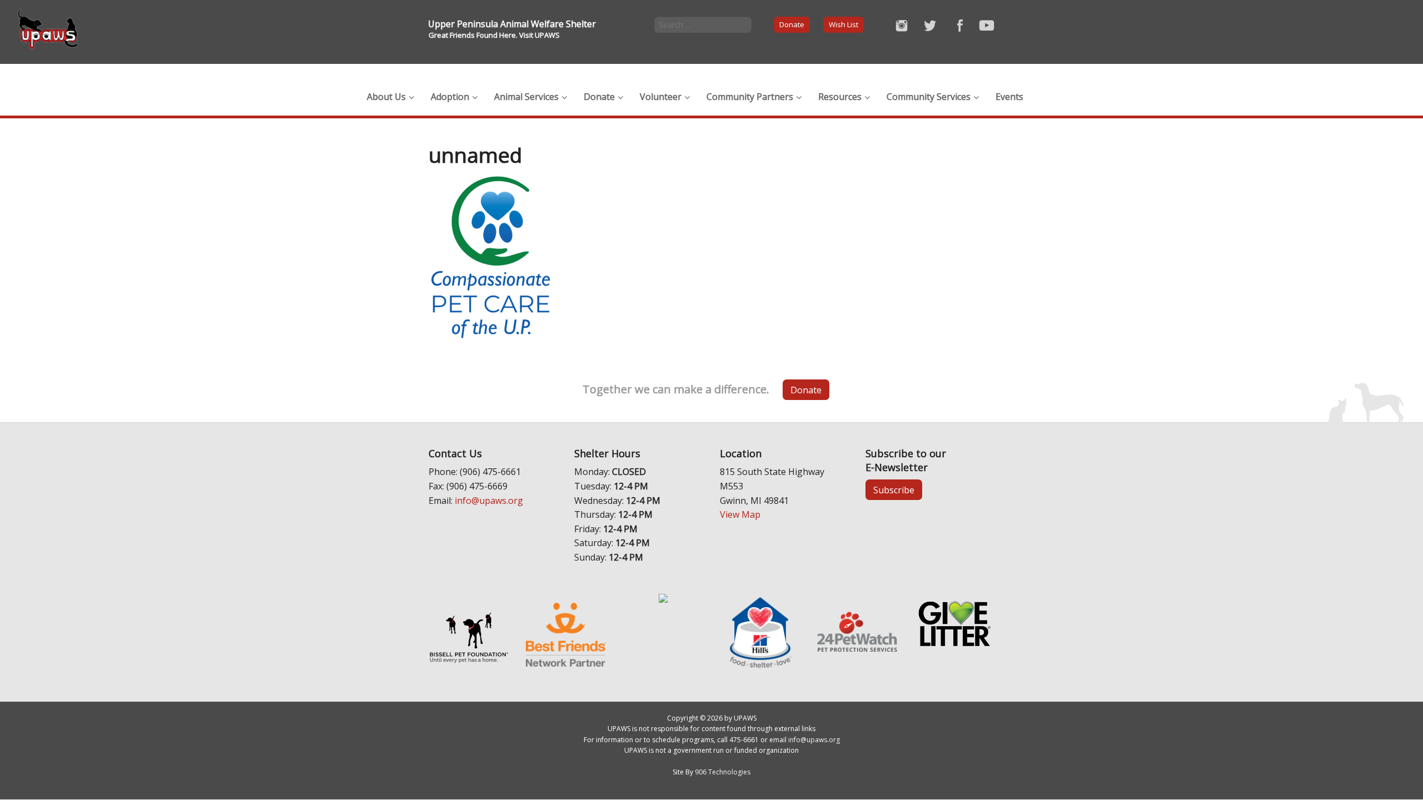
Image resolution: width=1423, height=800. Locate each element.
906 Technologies (722, 772)
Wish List (843, 24)
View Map (740, 514)
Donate (791, 24)
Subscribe (893, 490)
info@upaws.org (489, 500)
